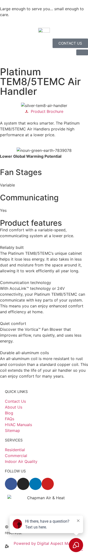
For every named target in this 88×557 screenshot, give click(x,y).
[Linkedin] (35, 484)
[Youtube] (48, 484)
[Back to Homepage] (44, 30)
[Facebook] (11, 484)
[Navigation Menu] (82, 52)
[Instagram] (23, 484)
